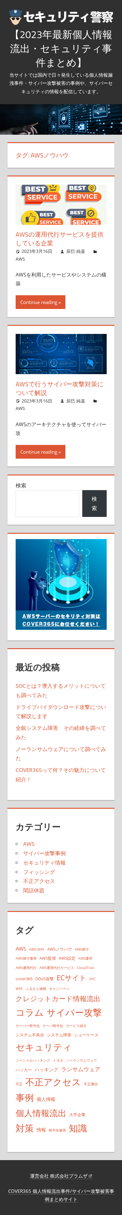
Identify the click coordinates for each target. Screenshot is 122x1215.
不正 (19, 1084)
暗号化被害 (57, 1130)
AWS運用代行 (26, 968)
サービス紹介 (76, 1026)
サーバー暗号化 (28, 1026)
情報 (41, 1129)
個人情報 (46, 1099)
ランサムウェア (80, 1069)
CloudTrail (85, 968)
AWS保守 (82, 949)
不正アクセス (39, 881)
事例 (25, 1097)
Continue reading (38, 302)
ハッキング (46, 1069)
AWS (20, 259)
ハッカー (24, 1070)
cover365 (24, 978)
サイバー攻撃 (74, 1012)
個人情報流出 (41, 1113)
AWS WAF (36, 949)
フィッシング (39, 871)
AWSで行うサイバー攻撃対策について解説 (60, 388)
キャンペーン (59, 988)
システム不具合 (30, 1035)
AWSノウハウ (59, 949)
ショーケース (86, 1035)
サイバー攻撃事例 (44, 853)
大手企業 (77, 1114)
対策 (25, 1128)
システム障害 (59, 1035)
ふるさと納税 (36, 988)
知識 (78, 1128)
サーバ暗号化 (53, 1026)
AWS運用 (85, 958)
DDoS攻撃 (44, 978)
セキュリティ (44, 1047)
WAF (19, 988)
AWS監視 (47, 958)
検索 (21, 485)
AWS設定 (67, 958)
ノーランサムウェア (81, 1060)
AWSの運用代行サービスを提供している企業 (60, 238)
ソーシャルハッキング (33, 1060)
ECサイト (71, 977)
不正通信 (91, 1084)
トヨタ (58, 1060)
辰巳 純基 (75, 251)
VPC (92, 979)
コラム (30, 1012)
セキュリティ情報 (44, 862)
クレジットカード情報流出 (58, 998)
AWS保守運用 (26, 958)
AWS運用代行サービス (56, 968)
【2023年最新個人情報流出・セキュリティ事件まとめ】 (61, 48)
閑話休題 (33, 890)
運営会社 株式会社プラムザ (59, 1176)
